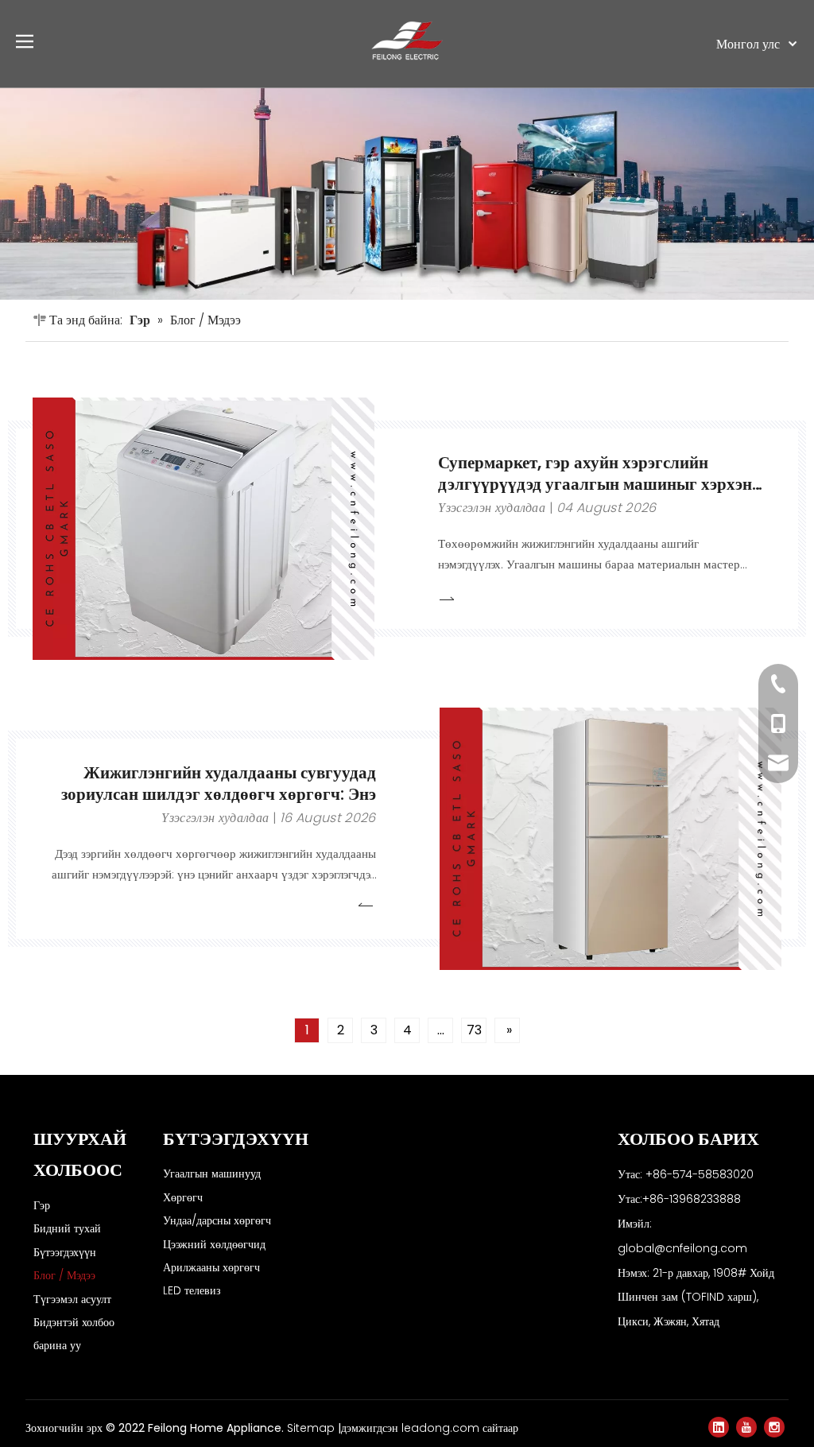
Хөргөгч (183, 1197)
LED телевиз (192, 1290)
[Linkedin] (718, 1427)
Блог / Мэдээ (64, 1275)
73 (474, 1030)
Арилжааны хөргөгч (211, 1267)
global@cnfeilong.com (682, 1248)
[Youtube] (746, 1427)
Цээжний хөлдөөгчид (214, 1244)
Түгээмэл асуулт (72, 1299)
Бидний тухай (67, 1228)
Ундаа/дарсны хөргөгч (217, 1220)
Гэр (41, 1205)
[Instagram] (774, 1427)
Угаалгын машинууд (212, 1173)
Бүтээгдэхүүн (64, 1252)
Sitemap (312, 1428)
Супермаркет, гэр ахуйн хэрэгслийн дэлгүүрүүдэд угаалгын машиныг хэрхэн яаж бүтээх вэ (595, 484)
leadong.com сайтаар (459, 1428)
